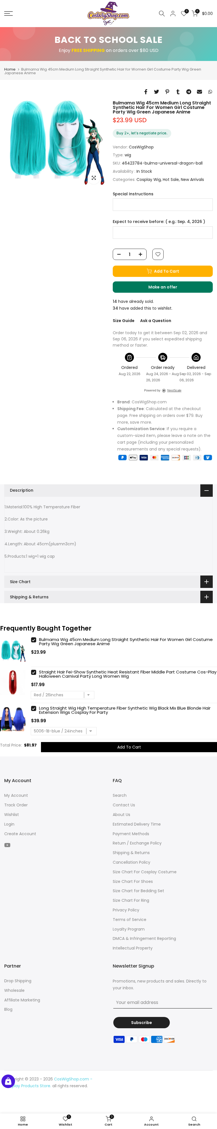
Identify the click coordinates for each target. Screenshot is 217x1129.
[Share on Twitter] (156, 91)
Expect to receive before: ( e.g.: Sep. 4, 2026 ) (159, 221)
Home (10, 69)
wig (128, 155)
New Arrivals (192, 179)
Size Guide (123, 320)
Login (9, 824)
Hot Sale (171, 179)
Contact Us (124, 805)
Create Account (20, 834)
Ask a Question (155, 320)
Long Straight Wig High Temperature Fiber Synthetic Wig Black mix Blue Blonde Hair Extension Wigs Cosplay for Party (125, 710)
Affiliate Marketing (22, 1000)
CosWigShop (141, 147)
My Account (16, 795)
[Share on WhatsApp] (210, 91)
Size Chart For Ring (131, 900)
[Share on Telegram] (188, 91)
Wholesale (14, 990)
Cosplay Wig (148, 179)
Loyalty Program (129, 929)
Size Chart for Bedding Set (138, 891)
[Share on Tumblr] (178, 91)
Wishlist (11, 814)
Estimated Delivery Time (137, 824)
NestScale (174, 390)
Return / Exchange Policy (137, 843)
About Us (121, 814)
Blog (8, 1009)
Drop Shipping (17, 981)
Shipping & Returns (131, 852)
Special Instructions (133, 194)
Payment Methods (131, 834)
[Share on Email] (199, 91)
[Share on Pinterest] (167, 91)
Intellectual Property (133, 948)
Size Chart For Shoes (133, 881)
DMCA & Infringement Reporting (144, 938)
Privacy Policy (126, 910)
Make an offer (168, 288)
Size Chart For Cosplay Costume (145, 872)
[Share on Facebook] (145, 91)
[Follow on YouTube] (7, 845)
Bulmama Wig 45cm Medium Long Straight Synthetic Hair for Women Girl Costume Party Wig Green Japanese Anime (126, 641)
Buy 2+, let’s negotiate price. (142, 133)
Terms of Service (129, 919)
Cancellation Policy (131, 862)
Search (120, 795)
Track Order (16, 805)
